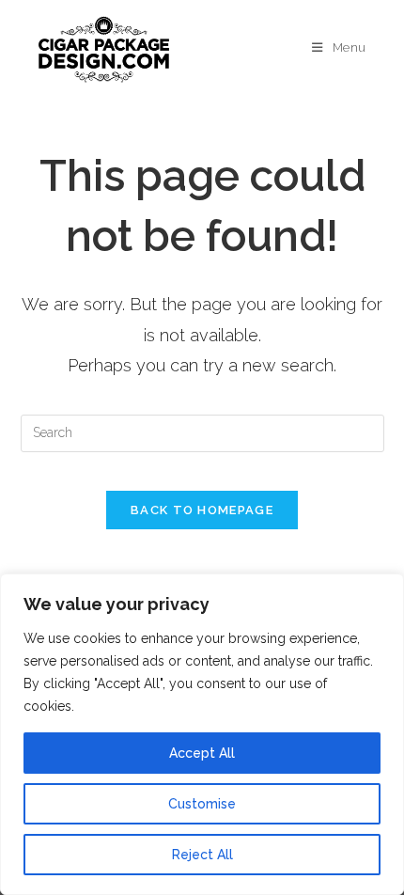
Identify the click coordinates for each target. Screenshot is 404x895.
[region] (202, 734)
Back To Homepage (202, 510)
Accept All (202, 753)
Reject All (202, 854)
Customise (202, 803)
